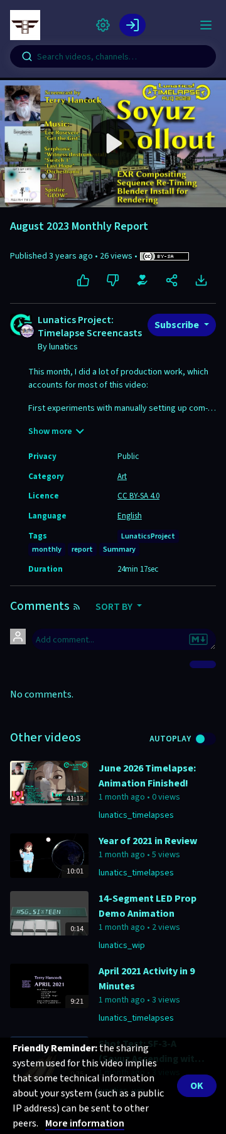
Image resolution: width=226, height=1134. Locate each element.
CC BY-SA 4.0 (138, 496)
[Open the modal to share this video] (171, 281)
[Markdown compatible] (198, 639)
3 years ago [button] (72, 256)
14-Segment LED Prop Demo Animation (147, 906)
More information (84, 1123)
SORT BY (114, 607)
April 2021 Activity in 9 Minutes (147, 978)
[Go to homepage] (27, 25)
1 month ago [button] (123, 797)
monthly (47, 549)
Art (122, 476)
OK (196, 1086)
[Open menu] (206, 25)
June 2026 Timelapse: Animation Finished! (147, 775)
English (129, 516)
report (82, 549)
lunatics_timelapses (136, 815)
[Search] (27, 56)
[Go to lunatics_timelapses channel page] (27, 330)
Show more (50, 431)
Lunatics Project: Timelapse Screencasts (90, 327)
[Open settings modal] (103, 25)
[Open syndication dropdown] (76, 607)
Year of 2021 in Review (148, 841)
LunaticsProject (148, 536)
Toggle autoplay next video (205, 739)
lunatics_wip (122, 945)
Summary (119, 549)
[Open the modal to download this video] (201, 281)
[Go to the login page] (132, 25)
